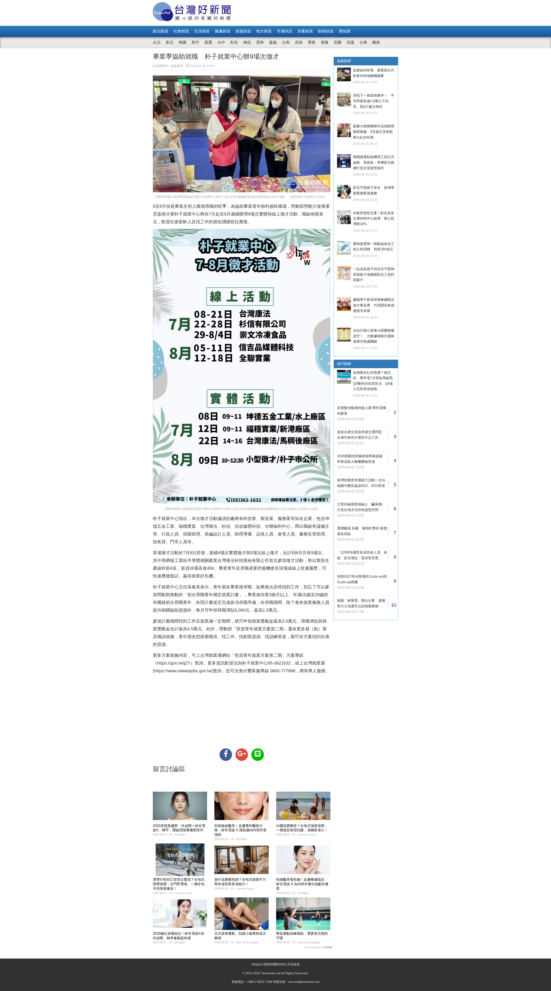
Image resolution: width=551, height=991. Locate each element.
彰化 (234, 42)
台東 (363, 42)
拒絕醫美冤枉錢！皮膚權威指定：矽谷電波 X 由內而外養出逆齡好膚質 (302, 884)
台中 (221, 42)
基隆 (324, 42)
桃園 (182, 42)
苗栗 (208, 42)
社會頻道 (181, 31)
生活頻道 (202, 31)
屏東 (312, 42)
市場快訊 (284, 31)
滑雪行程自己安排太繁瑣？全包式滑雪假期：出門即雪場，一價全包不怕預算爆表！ (178, 884)
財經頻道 (326, 31)
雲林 (260, 42)
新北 (169, 42)
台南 (286, 42)
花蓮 (350, 42)
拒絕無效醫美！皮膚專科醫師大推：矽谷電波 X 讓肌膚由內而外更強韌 (240, 830)
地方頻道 (264, 31)
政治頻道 (160, 31)
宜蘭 (337, 42)
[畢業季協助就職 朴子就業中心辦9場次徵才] (225, 754)
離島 (376, 42)
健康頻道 (222, 31)
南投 (247, 42)
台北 (157, 42)
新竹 (195, 42)
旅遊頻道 (243, 31)
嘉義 (273, 42)
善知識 (344, 31)
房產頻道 (305, 31)
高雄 (299, 42)
